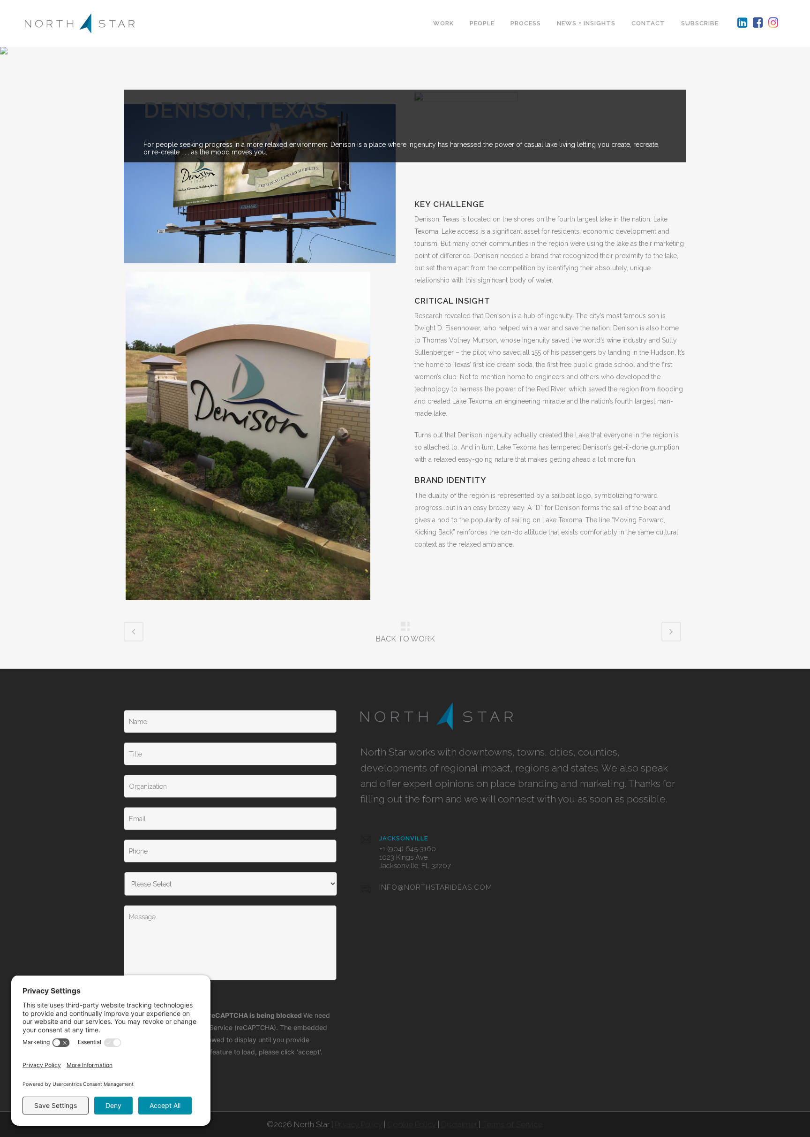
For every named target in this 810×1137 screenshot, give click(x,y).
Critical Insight (452, 300)
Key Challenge (449, 204)
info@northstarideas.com (435, 887)
